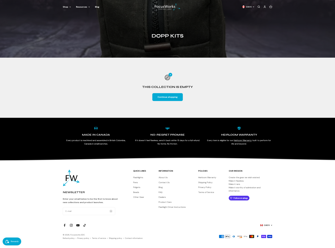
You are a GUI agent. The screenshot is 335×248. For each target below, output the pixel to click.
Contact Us (164, 182)
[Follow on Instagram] (71, 225)
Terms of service (99, 238)
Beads (136, 192)
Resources (81, 7)
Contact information (134, 238)
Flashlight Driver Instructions (172, 207)
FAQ (160, 192)
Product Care (165, 202)
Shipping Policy (205, 182)
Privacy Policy (204, 187)
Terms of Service (206, 192)
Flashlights (138, 177)
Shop (65, 7)
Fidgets (136, 187)
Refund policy (69, 238)
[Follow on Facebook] (64, 225)
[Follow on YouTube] (78, 225)
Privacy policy (83, 238)
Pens (135, 182)
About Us (163, 177)
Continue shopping (168, 97)
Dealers (162, 197)
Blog (97, 7)
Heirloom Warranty (243, 140)
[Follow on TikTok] (84, 225)
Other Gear (138, 197)
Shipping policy (115, 238)
